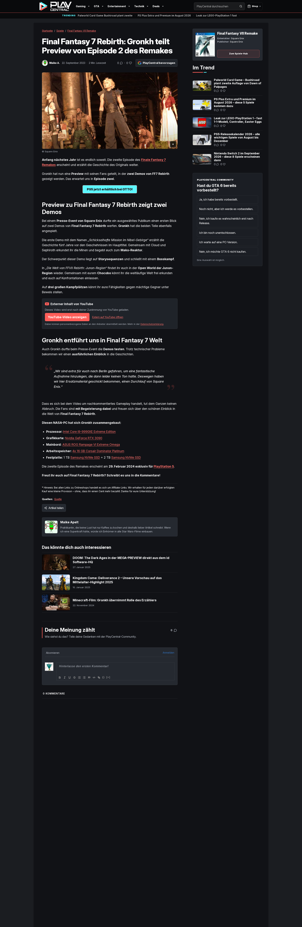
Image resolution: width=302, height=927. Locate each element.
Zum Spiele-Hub (238, 53)
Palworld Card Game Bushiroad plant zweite (105, 15)
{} (103, 677)
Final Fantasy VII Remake (81, 30)
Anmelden (168, 652)
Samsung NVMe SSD (85, 457)
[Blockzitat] (89, 677)
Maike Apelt (69, 522)
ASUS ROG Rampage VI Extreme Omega (91, 444)
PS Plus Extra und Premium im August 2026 (164, 15)
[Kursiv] (64, 677)
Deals (156, 6)
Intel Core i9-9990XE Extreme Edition (89, 431)
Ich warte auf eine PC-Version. (218, 242)
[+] (108, 677)
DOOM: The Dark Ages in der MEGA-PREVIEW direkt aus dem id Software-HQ (121, 560)
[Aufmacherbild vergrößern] (110, 110)
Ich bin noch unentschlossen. (217, 232)
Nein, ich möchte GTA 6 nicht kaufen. (222, 251)
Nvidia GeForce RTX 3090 (83, 438)
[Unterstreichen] (69, 677)
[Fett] (59, 677)
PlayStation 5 (164, 466)
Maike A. (54, 62)
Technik (139, 6)
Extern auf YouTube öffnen (107, 317)
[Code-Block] (94, 677)
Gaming (80, 6)
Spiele (60, 30)
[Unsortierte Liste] (84, 677)
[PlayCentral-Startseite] (55, 6)
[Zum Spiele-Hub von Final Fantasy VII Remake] (205, 45)
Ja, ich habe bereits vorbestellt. (218, 199)
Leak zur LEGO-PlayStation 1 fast (216, 15)
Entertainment (117, 6)
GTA (96, 6)
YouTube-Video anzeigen (67, 317)
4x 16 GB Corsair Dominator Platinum (98, 451)
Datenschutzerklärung (152, 324)
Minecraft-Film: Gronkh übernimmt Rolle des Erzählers (114, 600)
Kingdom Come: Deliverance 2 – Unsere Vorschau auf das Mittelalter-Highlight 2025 (117, 580)
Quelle (58, 499)
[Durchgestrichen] (74, 677)
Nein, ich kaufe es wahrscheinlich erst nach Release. (226, 221)
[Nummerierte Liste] (79, 677)
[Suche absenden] (241, 6)
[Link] (98, 677)
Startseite (47, 30)
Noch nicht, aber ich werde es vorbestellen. (226, 209)
